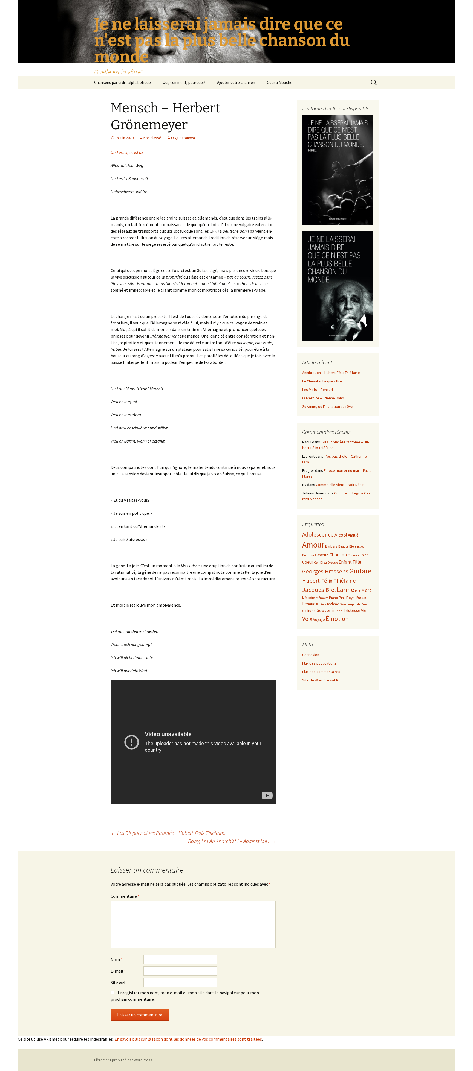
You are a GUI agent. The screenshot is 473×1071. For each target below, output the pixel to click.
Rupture (321, 604)
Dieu (323, 562)
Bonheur (308, 555)
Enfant (345, 562)
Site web (118, 982)
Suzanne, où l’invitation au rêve (327, 406)
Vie (363, 610)
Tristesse (351, 610)
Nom (117, 959)
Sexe (343, 604)
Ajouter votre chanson (236, 82)
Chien (364, 555)
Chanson (338, 554)
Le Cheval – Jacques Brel (322, 381)
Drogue (333, 562)
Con (316, 562)
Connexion (310, 654)
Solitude (309, 610)
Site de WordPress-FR (320, 680)
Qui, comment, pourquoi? (184, 82)
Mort (366, 590)
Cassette (321, 555)
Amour (313, 545)
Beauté (343, 546)
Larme (345, 589)
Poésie (361, 597)
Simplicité (354, 604)
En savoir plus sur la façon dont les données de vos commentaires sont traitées (188, 1039)
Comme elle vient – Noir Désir (340, 484)
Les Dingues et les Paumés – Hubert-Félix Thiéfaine (168, 832)
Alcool (340, 535)
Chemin (353, 555)
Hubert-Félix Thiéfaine (329, 580)
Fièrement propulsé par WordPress (123, 1059)
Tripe (338, 611)
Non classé (152, 137)
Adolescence (318, 534)
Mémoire (322, 598)
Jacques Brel (319, 589)
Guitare (360, 570)
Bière (352, 546)
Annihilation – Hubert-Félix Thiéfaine (331, 372)
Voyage (319, 619)
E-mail (118, 971)
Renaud (308, 603)
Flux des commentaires (321, 671)
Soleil (365, 604)
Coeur (307, 562)
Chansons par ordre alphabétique (122, 82)
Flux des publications (319, 663)
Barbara (331, 546)
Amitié (353, 535)
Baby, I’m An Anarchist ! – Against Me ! (232, 841)
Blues (360, 546)
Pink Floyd (347, 597)
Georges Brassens (325, 571)
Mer (357, 591)
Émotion (337, 618)
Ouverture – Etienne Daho (323, 398)
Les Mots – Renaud (317, 389)
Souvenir (325, 610)
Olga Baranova (183, 137)
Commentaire (125, 896)
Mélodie (308, 597)
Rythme (333, 604)
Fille (357, 562)
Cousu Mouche (279, 82)
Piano (333, 597)
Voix (307, 618)
